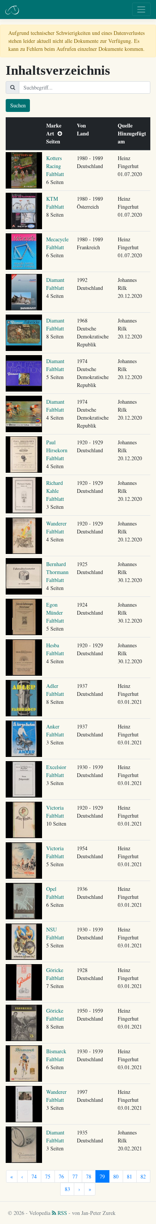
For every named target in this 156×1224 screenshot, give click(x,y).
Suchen (18, 105)
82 (143, 1176)
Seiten (55, 141)
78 (88, 1176)
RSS (61, 1212)
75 (47, 1176)
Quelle (127, 125)
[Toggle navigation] (141, 9)
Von (83, 125)
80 (116, 1176)
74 (34, 1176)
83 (67, 1189)
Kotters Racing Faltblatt (55, 166)
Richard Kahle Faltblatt (55, 490)
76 (61, 1176)
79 (102, 1176)
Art (52, 133)
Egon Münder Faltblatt (55, 612)
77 (75, 1176)
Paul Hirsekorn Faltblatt (56, 450)
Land (84, 133)
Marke (55, 125)
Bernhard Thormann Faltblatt (57, 572)
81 (129, 1176)
